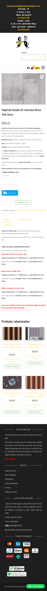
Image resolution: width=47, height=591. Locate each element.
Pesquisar (24, 53)
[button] (42, 77)
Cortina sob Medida (11, 483)
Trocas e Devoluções (11, 521)
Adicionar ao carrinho (23, 202)
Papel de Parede (20, 210)
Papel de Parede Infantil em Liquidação (35, 210)
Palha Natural (9, 479)
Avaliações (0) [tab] (8, 224)
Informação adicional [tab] (25, 219)
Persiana (8, 487)
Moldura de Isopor (11, 491)
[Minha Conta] (28, 68)
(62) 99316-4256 (23, 29)
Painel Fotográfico (10, 475)
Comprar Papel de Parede (13, 517)
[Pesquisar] (41, 57)
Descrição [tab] (7, 219)
